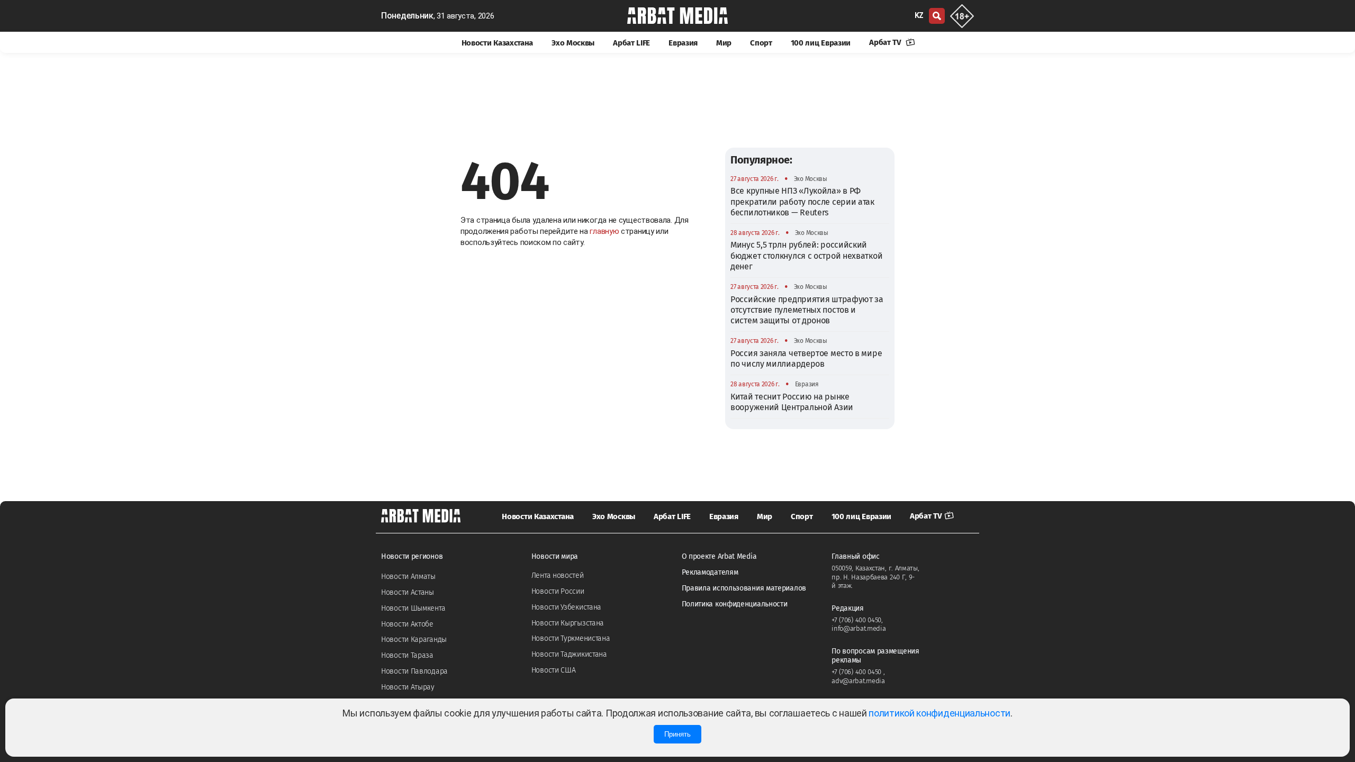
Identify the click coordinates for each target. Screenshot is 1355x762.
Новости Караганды (414, 639)
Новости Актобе (407, 624)
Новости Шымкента (413, 608)
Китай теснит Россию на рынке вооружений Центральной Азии (791, 402)
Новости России (557, 591)
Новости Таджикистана (569, 654)
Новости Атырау (408, 687)
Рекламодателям (710, 572)
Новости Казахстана (498, 43)
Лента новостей (557, 575)
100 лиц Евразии (821, 43)
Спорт (761, 43)
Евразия (683, 43)
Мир (723, 43)
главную (604, 231)
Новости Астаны (407, 592)
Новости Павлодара (414, 671)
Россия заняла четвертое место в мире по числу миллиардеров (806, 358)
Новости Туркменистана (570, 638)
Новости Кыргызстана (567, 623)
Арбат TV (886, 42)
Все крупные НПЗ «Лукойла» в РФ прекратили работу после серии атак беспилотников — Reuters (802, 201)
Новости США (553, 670)
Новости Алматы (408, 576)
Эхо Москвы (573, 43)
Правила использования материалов (744, 588)
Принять (677, 734)
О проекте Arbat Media (719, 556)
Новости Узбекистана (566, 607)
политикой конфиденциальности (939, 713)
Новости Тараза (407, 655)
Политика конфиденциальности (735, 604)
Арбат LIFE (631, 43)
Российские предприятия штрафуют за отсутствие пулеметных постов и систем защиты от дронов (806, 310)
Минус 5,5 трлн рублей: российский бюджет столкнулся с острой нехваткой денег (806, 255)
